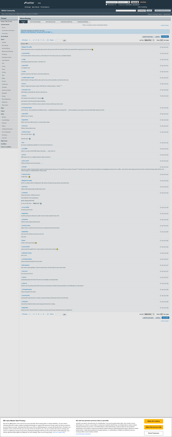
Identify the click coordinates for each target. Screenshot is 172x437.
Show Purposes (153, 433)
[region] (86, 427)
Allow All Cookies (153, 421)
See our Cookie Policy (59, 432)
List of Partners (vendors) (83, 434)
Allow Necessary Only (154, 427)
